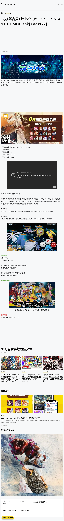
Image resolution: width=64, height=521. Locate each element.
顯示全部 (3, 352)
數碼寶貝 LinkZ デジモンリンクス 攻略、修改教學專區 (32, 310)
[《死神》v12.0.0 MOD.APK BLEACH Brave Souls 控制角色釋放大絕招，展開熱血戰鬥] (53, 363)
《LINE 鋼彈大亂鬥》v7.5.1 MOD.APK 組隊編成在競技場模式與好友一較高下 (31, 377)
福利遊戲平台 (43, 502)
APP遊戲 (3, 372)
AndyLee (45, 372)
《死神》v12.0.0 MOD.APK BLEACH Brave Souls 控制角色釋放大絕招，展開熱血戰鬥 (53, 378)
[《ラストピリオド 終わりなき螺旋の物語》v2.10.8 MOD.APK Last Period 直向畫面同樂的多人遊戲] (11, 363)
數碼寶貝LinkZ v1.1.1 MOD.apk (10, 317)
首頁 (2, 13)
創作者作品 (8, 13)
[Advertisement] (32, 40)
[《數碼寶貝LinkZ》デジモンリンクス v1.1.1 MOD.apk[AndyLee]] (32, 67)
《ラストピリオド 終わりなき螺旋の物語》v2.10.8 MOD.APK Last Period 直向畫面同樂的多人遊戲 (10, 378)
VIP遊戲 (3, 415)
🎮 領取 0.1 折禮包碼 (8, 518)
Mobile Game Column (9, 511)
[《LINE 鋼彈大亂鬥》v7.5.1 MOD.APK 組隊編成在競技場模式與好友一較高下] (32, 363)
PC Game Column (23, 511)
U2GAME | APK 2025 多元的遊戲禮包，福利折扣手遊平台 (20, 418)
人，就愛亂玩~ (10, 4)
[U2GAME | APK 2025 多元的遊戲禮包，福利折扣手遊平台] (32, 404)
